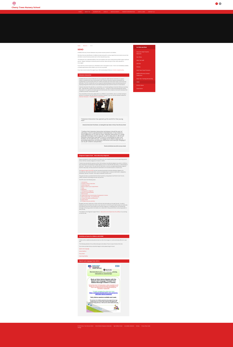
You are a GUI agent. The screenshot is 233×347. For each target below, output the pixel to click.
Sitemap (137, 326)
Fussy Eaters (82, 253)
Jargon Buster (85, 199)
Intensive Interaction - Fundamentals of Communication (91, 96)
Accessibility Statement (129, 326)
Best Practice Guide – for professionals (90, 196)
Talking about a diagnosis (87, 191)
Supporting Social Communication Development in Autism (95, 195)
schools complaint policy (118, 70)
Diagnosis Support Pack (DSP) (87, 170)
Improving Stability (83, 256)
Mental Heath (85, 193)
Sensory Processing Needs (88, 192)
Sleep (83, 188)
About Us (85, 45)
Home (79, 45)
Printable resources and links (88, 201)
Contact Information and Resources (90, 198)
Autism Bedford (82, 251)
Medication (84, 189)
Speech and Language (84, 248)
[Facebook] (216, 3)
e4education (109, 326)
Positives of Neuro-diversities (88, 183)
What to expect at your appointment (90, 186)
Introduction (84, 182)
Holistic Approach (86, 185)
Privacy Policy (144, 326)
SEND (91, 45)
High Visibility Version (117, 326)
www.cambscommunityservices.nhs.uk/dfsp (110, 211)
